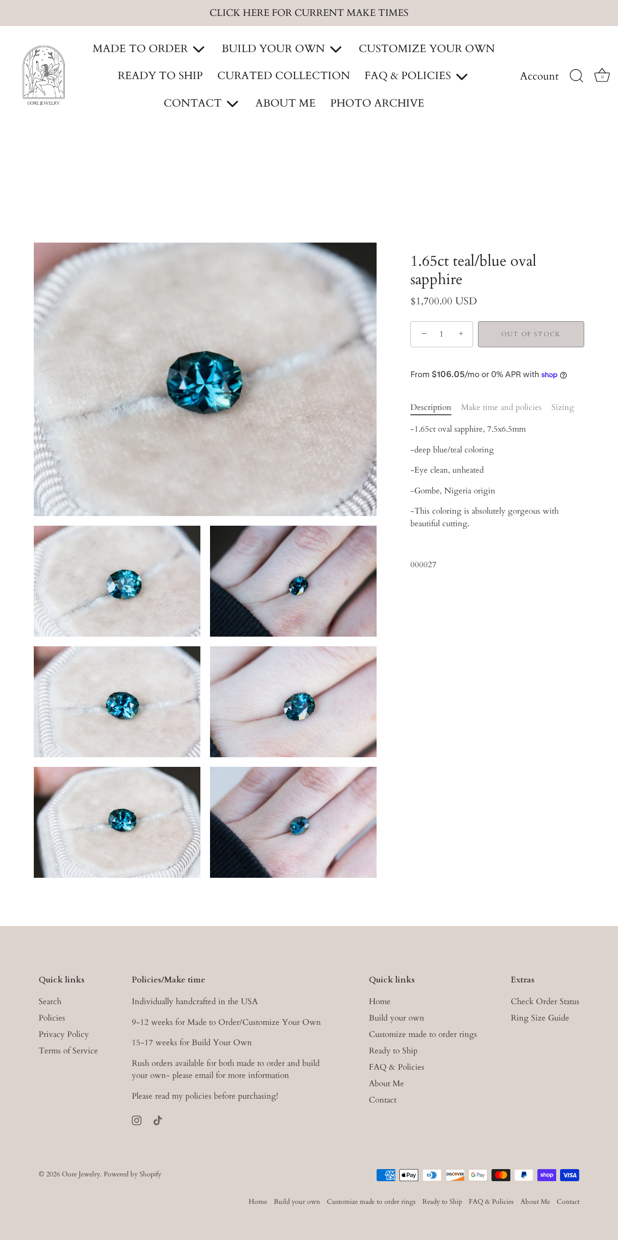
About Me (386, 1083)
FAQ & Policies (396, 1066)
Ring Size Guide (540, 1017)
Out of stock (531, 334)
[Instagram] (136, 1119)
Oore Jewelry (81, 1173)
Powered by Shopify (132, 1173)
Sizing (562, 407)
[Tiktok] (158, 1119)
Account (539, 76)
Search (50, 1001)
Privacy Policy (64, 1033)
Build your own (396, 1017)
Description (430, 407)
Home (380, 1001)
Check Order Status (545, 1001)
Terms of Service (68, 1050)
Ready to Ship (393, 1050)
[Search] (576, 76)
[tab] (435, 407)
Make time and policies (501, 407)
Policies (52, 1017)
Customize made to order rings (423, 1033)
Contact (382, 1099)
